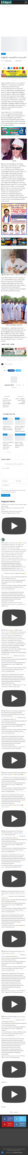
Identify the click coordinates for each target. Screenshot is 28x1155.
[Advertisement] (14, 21)
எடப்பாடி (6, 364)
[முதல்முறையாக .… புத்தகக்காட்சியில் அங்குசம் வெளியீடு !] (8, 421)
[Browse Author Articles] (14, 380)
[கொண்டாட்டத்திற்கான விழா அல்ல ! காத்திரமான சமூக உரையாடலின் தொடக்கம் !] (8, 437)
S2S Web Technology (17, 1152)
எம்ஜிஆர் (10, 364)
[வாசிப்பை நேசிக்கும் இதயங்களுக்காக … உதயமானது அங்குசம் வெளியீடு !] (20, 421)
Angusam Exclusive (20, 434)
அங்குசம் (3, 53)
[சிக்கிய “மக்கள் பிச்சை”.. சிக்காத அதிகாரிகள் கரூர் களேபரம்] (20, 437)
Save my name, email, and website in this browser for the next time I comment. (14, 491)
